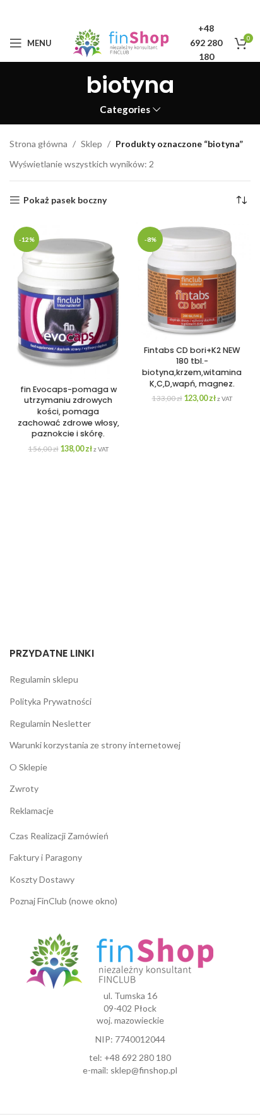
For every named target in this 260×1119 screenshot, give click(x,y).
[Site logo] (120, 42)
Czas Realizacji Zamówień (59, 835)
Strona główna (38, 143)
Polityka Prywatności (50, 701)
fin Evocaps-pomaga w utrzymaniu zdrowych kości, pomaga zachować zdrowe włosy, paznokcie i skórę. (68, 412)
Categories (125, 109)
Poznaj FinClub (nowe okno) (63, 900)
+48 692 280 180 (137, 1057)
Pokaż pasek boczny (65, 200)
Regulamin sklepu (43, 679)
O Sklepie (28, 767)
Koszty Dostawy (41, 879)
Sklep (91, 143)
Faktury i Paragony (45, 857)
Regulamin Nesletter (50, 723)
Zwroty (23, 788)
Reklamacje (31, 810)
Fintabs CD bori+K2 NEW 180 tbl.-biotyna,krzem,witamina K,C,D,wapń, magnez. (192, 367)
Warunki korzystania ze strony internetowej (94, 744)
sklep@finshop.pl (143, 1070)
